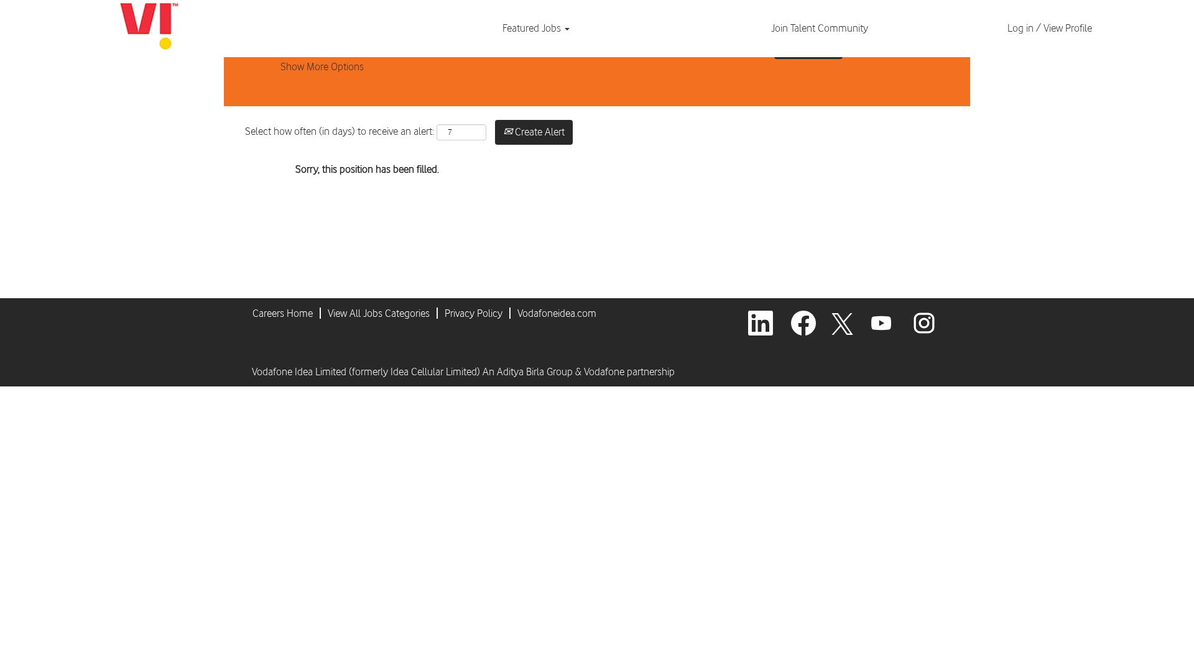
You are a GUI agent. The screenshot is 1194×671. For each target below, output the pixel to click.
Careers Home (282, 313)
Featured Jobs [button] (532, 28)
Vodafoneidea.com (556, 313)
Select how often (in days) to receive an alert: (339, 131)
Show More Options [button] (322, 66)
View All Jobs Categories (379, 313)
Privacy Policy (473, 313)
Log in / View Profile (1049, 28)
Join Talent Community (819, 28)
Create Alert (538, 132)
